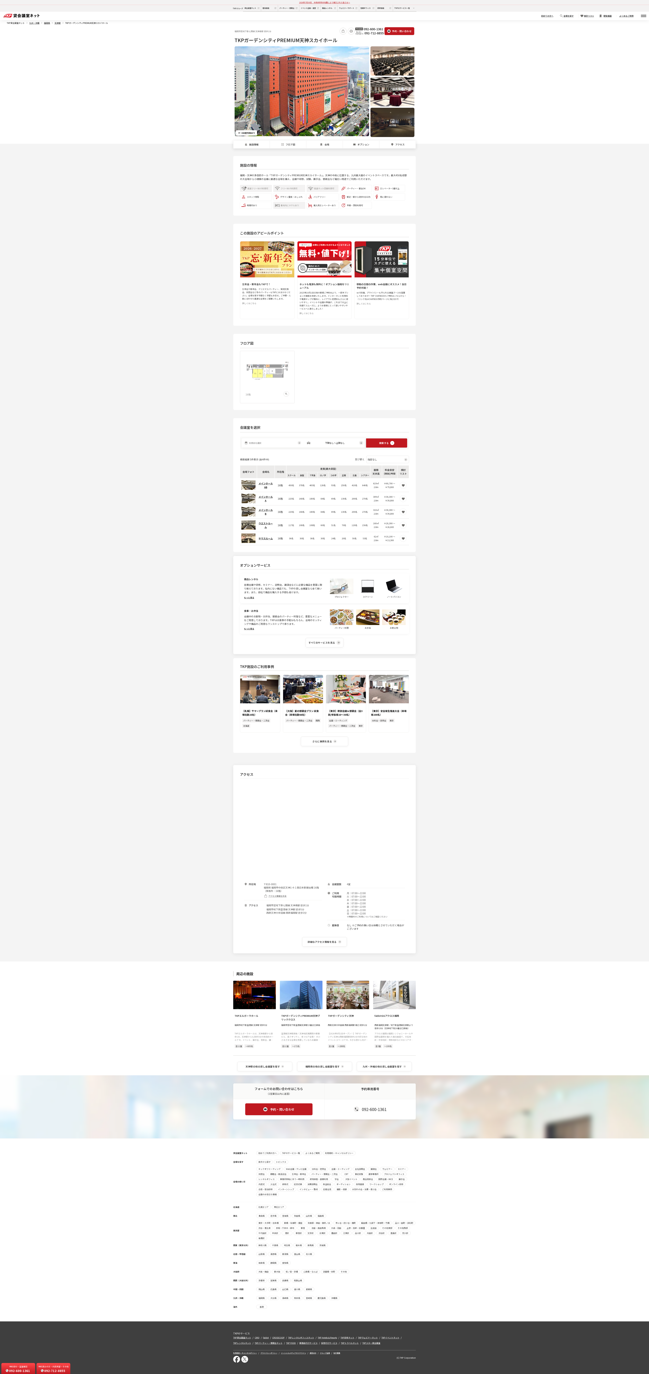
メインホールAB (266, 485)
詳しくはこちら (249, 303)
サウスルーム (266, 538)
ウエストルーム (266, 525)
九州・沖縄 (34, 22)
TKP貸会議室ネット (16, 22)
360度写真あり (248, 132)
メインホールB (266, 511)
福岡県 (47, 22)
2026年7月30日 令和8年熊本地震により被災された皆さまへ (324, 2)
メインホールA (266, 498)
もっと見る (249, 597)
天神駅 (58, 22)
